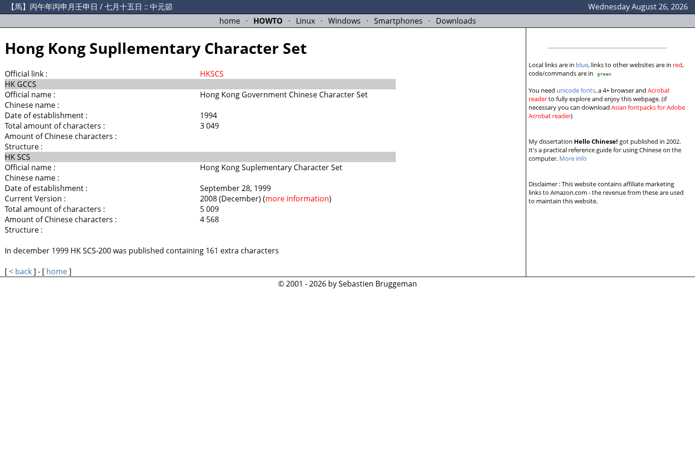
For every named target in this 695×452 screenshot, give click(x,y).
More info (573, 158)
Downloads (456, 21)
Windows (344, 21)
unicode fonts (575, 90)
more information (297, 198)
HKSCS (212, 74)
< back (20, 271)
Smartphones (398, 21)
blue (582, 65)
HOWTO (268, 21)
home (229, 21)
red (677, 65)
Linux (305, 21)
